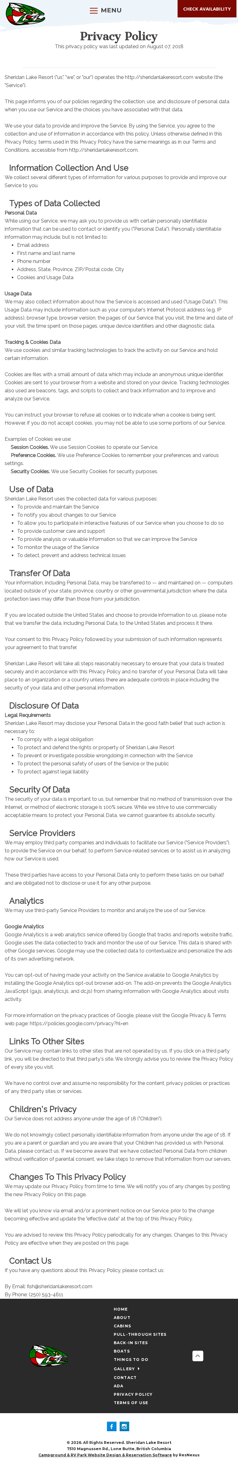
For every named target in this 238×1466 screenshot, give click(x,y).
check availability (207, 9)
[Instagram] (125, 1427)
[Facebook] (113, 1427)
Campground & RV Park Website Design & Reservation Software (105, 1455)
